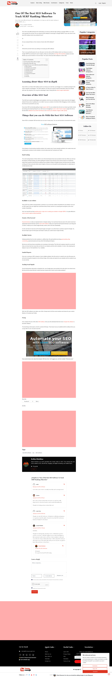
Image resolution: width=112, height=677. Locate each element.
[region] (95, 663)
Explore (32, 2)
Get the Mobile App (25, 659)
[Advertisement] (49, 282)
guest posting (64, 239)
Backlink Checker (29, 70)
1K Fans (81, 130)
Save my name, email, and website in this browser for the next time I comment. (48, 579)
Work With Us (48, 656)
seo (33, 452)
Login (100, 3)
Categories (61, 2)
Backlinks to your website (31, 67)
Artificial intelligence (87, 52)
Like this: (27, 76)
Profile (33, 469)
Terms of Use (66, 661)
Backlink (63, 53)
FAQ (64, 656)
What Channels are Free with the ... (90, 99)
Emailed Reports (29, 72)
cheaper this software (68, 321)
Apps (87, 47)
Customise (94, 665)
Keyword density (26, 221)
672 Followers (93, 135)
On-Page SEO (57, 53)
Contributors (54, 2)
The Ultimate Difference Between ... (89, 111)
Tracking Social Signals (30, 73)
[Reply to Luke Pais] (64, 511)
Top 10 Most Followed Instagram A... (89, 70)
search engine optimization (63, 90)
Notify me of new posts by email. (39, 588)
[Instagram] (34, 675)
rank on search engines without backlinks (31, 213)
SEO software (41, 321)
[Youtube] (31, 675)
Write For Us (48, 654)
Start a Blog (39, 2)
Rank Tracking (28, 66)
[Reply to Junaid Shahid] (64, 525)
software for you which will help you (36, 110)
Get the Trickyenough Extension (28, 657)
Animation (87, 42)
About (46, 651)
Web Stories (46, 2)
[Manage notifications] (109, 674)
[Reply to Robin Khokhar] (62, 546)
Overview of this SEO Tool (30, 63)
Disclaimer (65, 658)
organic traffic (46, 107)
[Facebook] (27, 675)
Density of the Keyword (30, 69)
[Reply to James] (64, 495)
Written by (26, 24)
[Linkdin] (36, 675)
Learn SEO (66, 651)
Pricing (27, 74)
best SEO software (27, 452)
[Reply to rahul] (64, 484)
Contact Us (47, 661)
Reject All (95, 668)
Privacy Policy (66, 654)
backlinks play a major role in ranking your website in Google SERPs (50, 211)
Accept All (95, 671)
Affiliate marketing (87, 37)
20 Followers (92, 130)
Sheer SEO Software (44, 223)
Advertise (47, 658)
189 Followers (83, 139)
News (71, 2)
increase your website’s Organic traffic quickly (56, 110)
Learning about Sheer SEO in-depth (32, 61)
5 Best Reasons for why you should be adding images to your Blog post (74, 675)
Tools (67, 2)
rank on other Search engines (59, 108)
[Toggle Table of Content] (46, 60)
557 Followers (83, 135)
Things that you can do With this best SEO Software (36, 64)
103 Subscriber (92, 139)
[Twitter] (29, 675)
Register (104, 3)
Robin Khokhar (42, 546)
